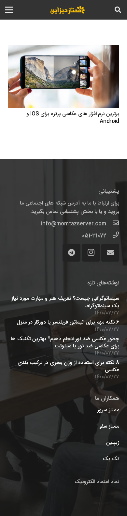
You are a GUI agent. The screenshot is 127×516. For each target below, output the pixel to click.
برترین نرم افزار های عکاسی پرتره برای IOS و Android (73, 118)
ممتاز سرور (108, 410)
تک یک (111, 459)
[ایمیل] (110, 253)
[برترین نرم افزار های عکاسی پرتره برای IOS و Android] (63, 76)
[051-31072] (112, 236)
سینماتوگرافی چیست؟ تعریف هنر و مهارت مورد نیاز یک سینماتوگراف (65, 302)
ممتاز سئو (109, 426)
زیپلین (112, 442)
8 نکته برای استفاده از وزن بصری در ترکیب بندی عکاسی (68, 366)
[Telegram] (71, 253)
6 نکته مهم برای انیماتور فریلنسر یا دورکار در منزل (68, 322)
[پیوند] (67, 10)
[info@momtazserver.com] (112, 224)
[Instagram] (91, 253)
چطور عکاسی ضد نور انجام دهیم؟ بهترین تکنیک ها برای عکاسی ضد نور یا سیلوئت (65, 343)
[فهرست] (9, 10)
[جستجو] (118, 10)
